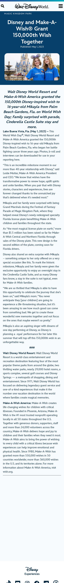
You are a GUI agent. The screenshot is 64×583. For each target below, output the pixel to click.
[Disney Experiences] (32, 571)
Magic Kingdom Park (18, 14)
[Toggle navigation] (60, 6)
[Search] (2, 6)
